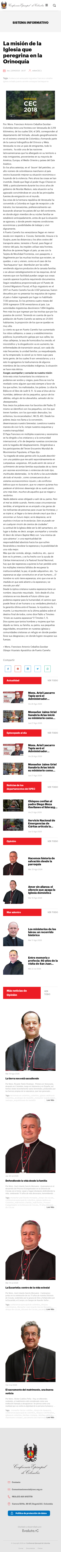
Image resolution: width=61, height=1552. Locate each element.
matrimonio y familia (23, 1203)
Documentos (30, 1548)
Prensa (40, 1548)
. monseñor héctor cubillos (21, 1410)
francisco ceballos (45, 78)
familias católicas (46, 1415)
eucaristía (43, 1309)
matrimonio (37, 1203)
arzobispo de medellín (24, 1098)
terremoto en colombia (19, 1095)
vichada (12, 81)
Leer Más (50, 1100)
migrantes (32, 78)
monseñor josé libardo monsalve (23, 1198)
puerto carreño (22, 81)
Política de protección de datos (31, 1513)
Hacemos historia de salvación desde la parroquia (41, 861)
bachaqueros (43, 81)
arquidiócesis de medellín (25, 1100)
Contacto (16, 1482)
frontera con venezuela (18, 78)
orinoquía (33, 81)
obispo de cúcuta (46, 1198)
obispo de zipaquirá (42, 1410)
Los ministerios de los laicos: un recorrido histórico (42, 932)
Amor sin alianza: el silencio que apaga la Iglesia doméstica (41, 890)
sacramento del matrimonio (35, 1418)
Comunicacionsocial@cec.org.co (27, 1489)
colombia (34, 1095)
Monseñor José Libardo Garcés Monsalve (34, 1307)
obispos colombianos (45, 1413)
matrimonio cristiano (14, 1418)
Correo (21, 1548)
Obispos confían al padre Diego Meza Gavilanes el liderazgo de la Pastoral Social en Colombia (42, 807)
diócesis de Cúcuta (29, 1309)
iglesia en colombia (13, 1415)
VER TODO (53, 681)
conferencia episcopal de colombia (20, 1200)
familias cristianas (30, 1415)
